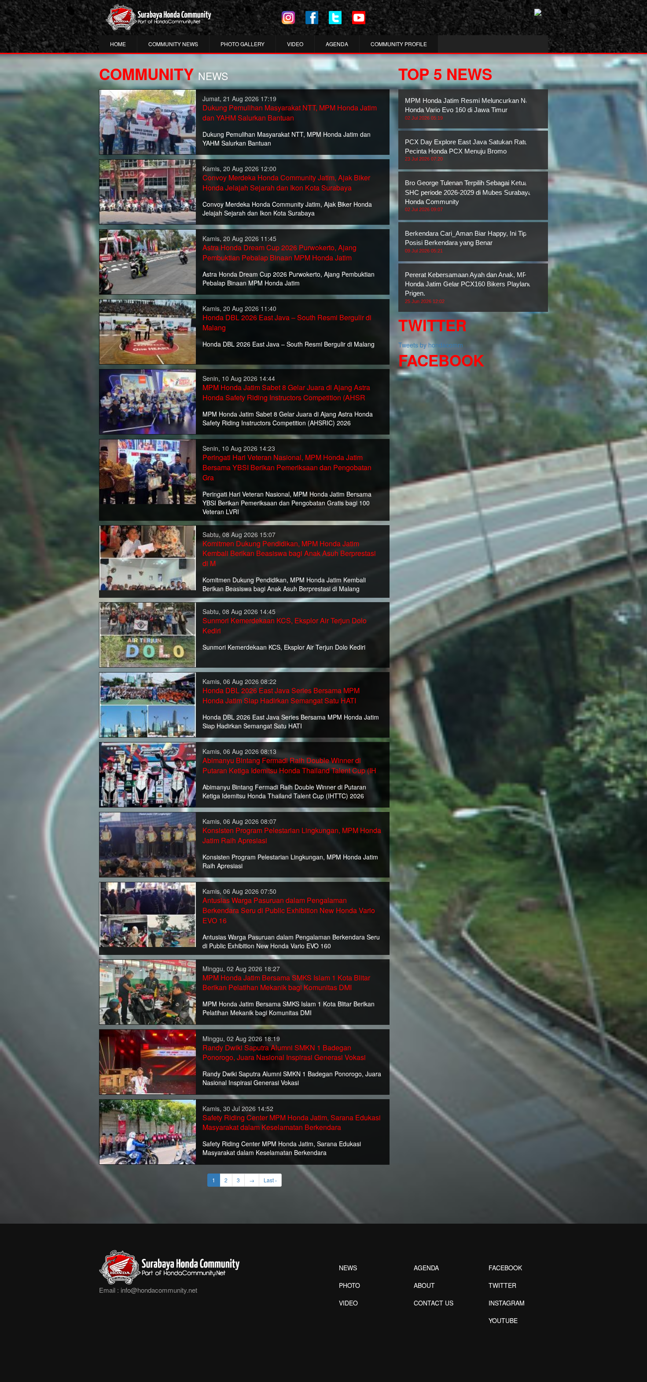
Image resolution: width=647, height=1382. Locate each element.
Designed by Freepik (502, 1333)
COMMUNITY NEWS (173, 44)
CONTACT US (433, 1302)
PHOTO (349, 1285)
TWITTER (502, 1285)
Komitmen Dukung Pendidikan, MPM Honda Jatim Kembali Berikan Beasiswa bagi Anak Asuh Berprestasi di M (289, 553)
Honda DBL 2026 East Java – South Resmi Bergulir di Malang (286, 322)
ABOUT (424, 1285)
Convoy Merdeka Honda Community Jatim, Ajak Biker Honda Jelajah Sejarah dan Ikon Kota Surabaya (286, 182)
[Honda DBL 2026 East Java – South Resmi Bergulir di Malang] (147, 330)
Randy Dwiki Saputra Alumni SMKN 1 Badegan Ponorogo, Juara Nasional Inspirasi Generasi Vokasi (284, 1052)
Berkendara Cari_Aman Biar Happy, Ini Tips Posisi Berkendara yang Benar (467, 241)
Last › (270, 1180)
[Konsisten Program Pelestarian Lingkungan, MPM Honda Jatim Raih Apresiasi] (147, 843)
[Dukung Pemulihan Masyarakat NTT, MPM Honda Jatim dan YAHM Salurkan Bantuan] (147, 121)
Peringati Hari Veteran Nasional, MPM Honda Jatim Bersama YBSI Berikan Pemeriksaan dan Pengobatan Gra (286, 467)
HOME (118, 44)
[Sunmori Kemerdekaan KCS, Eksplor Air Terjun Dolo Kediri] (147, 633)
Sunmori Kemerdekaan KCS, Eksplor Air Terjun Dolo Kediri (284, 625)
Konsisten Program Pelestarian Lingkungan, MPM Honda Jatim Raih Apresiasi (291, 835)
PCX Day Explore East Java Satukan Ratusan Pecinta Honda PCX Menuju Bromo (471, 150)
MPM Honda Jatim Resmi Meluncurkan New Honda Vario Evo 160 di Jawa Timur (469, 109)
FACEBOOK (505, 1267)
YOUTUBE (503, 1320)
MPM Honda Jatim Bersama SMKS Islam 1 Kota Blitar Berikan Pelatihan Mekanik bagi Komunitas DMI (286, 983)
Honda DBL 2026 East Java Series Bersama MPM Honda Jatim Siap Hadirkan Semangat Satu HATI (281, 695)
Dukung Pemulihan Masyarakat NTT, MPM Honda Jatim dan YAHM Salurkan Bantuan (289, 112)
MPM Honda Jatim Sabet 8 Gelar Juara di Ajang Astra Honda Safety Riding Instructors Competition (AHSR (286, 392)
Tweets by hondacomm (430, 344)
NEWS (348, 1267)
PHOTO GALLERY (243, 44)
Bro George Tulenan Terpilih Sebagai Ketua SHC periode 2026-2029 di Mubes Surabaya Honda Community (468, 195)
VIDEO (295, 44)
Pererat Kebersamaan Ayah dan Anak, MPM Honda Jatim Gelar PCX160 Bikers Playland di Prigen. (471, 287)
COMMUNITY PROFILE (399, 44)
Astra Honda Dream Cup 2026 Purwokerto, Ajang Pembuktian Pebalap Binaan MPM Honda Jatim (279, 252)
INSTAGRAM (507, 1302)
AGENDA (337, 44)
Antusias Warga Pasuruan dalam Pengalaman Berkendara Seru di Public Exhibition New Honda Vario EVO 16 (288, 910)
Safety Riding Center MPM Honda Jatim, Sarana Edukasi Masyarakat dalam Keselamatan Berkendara (291, 1122)
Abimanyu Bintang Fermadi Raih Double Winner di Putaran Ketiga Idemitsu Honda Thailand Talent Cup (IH (289, 765)
